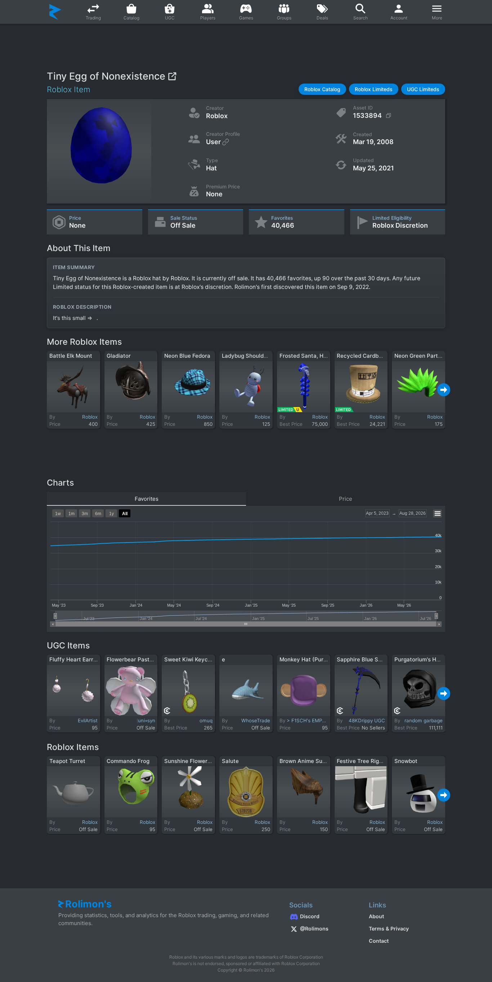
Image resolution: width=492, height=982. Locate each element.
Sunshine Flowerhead (192, 761)
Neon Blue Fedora (187, 355)
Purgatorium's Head (420, 659)
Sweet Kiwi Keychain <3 (196, 659)
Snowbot (405, 761)
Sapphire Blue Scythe (365, 659)
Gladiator (119, 355)
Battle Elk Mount (70, 355)
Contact (379, 941)
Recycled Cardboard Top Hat (374, 355)
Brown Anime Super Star (311, 761)
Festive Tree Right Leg (366, 761)
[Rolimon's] (55, 12)
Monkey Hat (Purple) (306, 659)
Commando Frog (128, 761)
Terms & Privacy (389, 928)
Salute (230, 761)
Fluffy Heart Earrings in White (88, 659)
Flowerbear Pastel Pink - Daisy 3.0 (152, 659)
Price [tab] (345, 498)
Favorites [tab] (146, 498)
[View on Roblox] (172, 76)
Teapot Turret (67, 761)
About (376, 916)
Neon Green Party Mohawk (429, 355)
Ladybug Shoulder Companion (261, 355)
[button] (322, 89)
